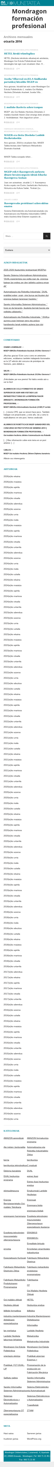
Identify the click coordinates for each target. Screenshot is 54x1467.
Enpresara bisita (34, 1205)
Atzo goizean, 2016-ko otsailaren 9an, (21, 143)
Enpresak (31, 1200)
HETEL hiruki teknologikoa (19, 53)
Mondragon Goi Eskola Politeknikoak (20, 61)
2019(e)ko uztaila (12, 868)
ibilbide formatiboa (12, 1310)
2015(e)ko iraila (11, 1070)
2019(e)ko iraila (11, 863)
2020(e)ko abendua (13, 787)
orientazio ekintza (12, 1356)
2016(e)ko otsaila (12, 1042)
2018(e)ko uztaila (12, 934)
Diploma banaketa (12, 1171)
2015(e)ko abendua (13, 1053)
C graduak (32, 1165)
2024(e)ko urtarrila (12, 607)
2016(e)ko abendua (13, 1004)
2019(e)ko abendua (13, 846)
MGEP (7, 112)
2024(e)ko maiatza (12, 585)
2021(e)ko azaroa (12, 732)
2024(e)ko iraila (11, 569)
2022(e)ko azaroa (12, 672)
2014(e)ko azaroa (12, 1113)
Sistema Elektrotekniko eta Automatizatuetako (24, 211)
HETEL (7, 58)
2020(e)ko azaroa (12, 792)
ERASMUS (32, 1232)
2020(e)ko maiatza (12, 819)
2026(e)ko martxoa (13, 492)
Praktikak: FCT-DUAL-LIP (14, 1367)
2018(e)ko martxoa (13, 955)
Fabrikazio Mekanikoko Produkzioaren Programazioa (15, 1283)
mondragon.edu (9, 7)
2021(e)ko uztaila (12, 748)
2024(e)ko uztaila (12, 574)
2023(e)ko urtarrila (12, 661)
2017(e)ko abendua (13, 972)
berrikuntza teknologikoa (15, 1165)
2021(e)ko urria (11, 738)
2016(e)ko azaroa (12, 1010)
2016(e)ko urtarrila (12, 1048)
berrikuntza (32, 1160)
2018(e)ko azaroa (12, 912)
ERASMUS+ (32, 1238)
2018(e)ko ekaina (12, 939)
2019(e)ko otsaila (12, 895)
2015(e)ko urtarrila (12, 1102)
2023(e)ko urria (11, 623)
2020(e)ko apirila (12, 825)
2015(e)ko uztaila (12, 1075)
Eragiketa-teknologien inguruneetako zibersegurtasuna (14, 1236)
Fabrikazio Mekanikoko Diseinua (18, 129)
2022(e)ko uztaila (12, 689)
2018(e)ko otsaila (12, 961)
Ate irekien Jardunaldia (14, 1147)
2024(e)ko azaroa (12, 558)
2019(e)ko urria (11, 857)
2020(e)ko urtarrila (12, 841)
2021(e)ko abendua (13, 727)
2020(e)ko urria (11, 797)
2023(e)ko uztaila (12, 629)
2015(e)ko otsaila (12, 1097)
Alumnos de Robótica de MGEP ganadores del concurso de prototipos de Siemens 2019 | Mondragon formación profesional (27, 428)
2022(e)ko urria (11, 678)
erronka (7, 1249)
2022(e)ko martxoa (13, 710)
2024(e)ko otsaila (12, 601)
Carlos (7, 450)
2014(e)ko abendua (13, 1108)
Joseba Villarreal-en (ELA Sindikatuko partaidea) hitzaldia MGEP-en (25, 80)
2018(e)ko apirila (12, 950)
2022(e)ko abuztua (13, 683)
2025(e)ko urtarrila (12, 547)
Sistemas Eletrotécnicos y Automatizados (38, 1398)
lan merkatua (10, 1330)
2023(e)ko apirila (12, 645)
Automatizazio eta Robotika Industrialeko (22, 214)
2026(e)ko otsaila (12, 498)
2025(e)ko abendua (13, 503)
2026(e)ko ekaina (12, 476)
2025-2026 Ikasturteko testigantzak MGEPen (25, 270)
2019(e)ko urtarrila (12, 901)
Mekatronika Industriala (38, 1341)
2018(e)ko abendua (13, 906)
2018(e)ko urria (11, 917)
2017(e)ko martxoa (13, 988)
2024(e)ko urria (11, 563)
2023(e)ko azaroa (12, 618)
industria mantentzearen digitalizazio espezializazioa (15, 1320)
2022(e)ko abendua (13, 667)
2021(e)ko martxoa (13, 770)
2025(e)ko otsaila (12, 542)
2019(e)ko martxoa (13, 890)
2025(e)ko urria (11, 514)
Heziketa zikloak (11, 1305)
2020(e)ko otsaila (12, 835)
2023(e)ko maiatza (12, 640)
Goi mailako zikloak (13, 1299)
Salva (6, 370)
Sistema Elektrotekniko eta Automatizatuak (38, 1389)
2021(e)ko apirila (12, 765)
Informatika (32, 1325)
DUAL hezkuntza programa (11, 1178)
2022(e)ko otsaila (12, 716)
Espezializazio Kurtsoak (15, 1258)
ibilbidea (31, 1310)
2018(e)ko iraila (11, 923)
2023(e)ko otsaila (12, 656)
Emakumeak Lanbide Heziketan (37, 1192)
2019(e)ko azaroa (12, 852)
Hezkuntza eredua (35, 1305)
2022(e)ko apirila (12, 705)
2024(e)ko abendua (13, 552)
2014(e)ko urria (11, 1119)
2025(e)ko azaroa (12, 509)
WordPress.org (34, 1439)
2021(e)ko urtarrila (12, 781)
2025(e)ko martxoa (13, 536)
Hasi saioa (9, 1433)
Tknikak (33, 188)
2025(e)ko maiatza (12, 525)
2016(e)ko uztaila (12, 1015)
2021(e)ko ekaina (12, 754)
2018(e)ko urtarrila (12, 966)
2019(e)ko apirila (12, 884)
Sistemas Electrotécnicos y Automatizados (12, 1399)
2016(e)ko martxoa (13, 1037)
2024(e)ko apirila (12, 591)
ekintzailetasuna (11, 1190)
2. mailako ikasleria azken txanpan (23, 107)
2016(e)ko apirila (12, 1032)
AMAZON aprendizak (14, 1138)
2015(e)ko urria (11, 1064)
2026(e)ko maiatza (12, 482)
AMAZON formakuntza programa (37, 1140)
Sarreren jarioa (34, 1433)
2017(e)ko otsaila (12, 993)
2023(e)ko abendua (13, 612)
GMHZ (43, 214)
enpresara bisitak (35, 1211)
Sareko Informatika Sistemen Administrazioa (38, 1380)
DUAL (30, 1171)
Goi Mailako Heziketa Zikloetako (29, 112)
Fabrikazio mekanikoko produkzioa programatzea (38, 1270)
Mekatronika (33, 1336)
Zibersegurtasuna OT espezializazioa (14, 1412)
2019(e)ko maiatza (12, 879)
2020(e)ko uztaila (12, 808)
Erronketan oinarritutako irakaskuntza (38, 1251)
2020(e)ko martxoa (13, 830)
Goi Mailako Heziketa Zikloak (37, 1292)
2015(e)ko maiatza (12, 1081)
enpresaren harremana (15, 1216)
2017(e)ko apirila (12, 983)
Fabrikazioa (32, 1280)
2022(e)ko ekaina (12, 694)
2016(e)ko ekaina (12, 1021)
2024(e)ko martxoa (13, 596)
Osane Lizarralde (12, 347)
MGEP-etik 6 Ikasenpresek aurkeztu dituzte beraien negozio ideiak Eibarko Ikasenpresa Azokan (25, 174)
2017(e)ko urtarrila (12, 999)
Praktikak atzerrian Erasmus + (36, 1358)
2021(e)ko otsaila (12, 776)
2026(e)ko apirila (12, 487)
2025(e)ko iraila (11, 520)
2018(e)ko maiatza (12, 944)
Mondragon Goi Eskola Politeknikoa (21, 50)
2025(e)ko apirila (12, 531)
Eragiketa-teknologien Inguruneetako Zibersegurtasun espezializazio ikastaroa (38, 1221)
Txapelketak (33, 1405)
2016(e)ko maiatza (12, 1026)
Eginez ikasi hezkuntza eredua (38, 1183)
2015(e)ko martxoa (13, 1091)
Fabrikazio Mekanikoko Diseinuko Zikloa (15, 1269)
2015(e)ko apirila (12, 1086)
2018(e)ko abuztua (13, 928)
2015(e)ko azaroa (12, 1059)
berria (6, 1160)
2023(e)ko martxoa (13, 650)
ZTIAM (30, 1410)
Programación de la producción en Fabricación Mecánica (37, 1369)
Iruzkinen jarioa (11, 1439)
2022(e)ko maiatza (12, 699)
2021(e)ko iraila (11, 743)
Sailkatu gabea (11, 199)
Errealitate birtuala (35, 1243)
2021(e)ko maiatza (12, 759)
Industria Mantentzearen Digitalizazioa (38, 1318)
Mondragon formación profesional (27, 18)
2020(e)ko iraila (11, 803)
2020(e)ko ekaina (12, 814)
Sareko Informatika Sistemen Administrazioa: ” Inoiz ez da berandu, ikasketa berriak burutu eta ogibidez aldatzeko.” (26, 308)
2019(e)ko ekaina (12, 874)
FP (28, 1285)
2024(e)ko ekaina (12, 580)
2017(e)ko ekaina (12, 977)
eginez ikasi (32, 1176)
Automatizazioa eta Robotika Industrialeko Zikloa (37, 1151)
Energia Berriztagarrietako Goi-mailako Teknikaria (14, 1203)
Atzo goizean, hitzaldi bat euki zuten (20, 86)
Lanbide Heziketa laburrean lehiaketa (13, 1338)
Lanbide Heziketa (35, 1330)
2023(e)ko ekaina (12, 634)
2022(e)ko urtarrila (12, 721)
